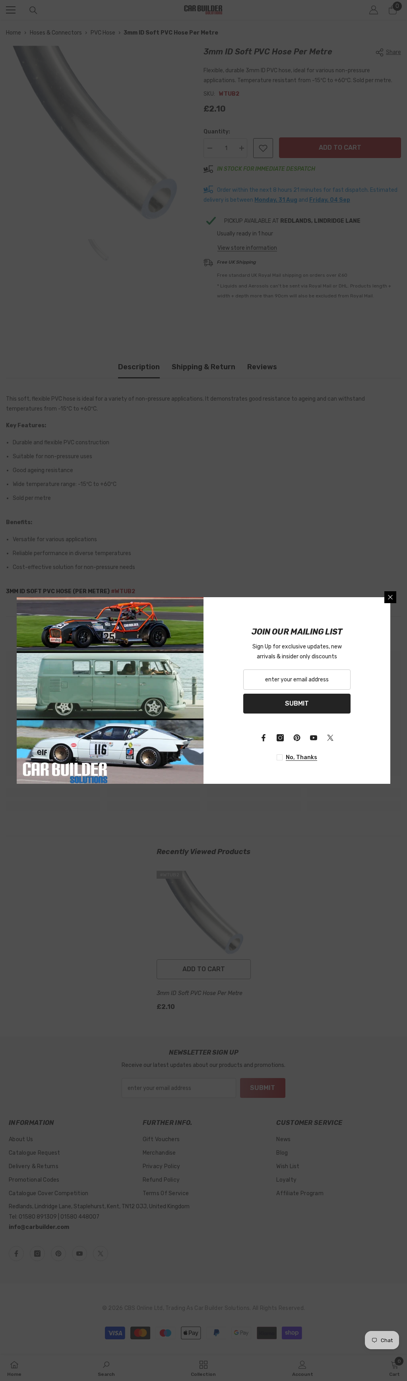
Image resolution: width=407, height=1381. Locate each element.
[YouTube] (313, 737)
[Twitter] (330, 737)
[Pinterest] (297, 737)
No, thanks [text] (301, 757)
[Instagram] (280, 737)
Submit (297, 703)
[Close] (390, 597)
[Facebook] (263, 737)
